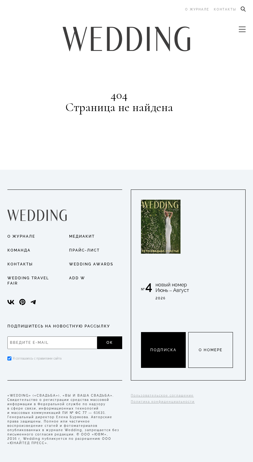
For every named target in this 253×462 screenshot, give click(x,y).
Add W (77, 278)
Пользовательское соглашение (162, 395)
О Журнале (21, 236)
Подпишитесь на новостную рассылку (58, 326)
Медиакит (82, 236)
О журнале (197, 9)
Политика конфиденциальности (163, 401)
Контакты (225, 9)
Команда (19, 250)
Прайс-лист (84, 250)
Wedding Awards (91, 264)
